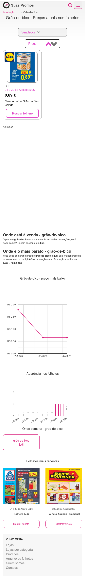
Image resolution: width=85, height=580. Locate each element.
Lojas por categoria (19, 549)
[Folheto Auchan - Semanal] (63, 486)
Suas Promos (22, 5)
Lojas (10, 545)
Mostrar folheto (21, 523)
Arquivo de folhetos (19, 558)
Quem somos (15, 563)
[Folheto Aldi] (21, 486)
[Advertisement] (42, 171)
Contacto (12, 567)
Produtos (12, 554)
